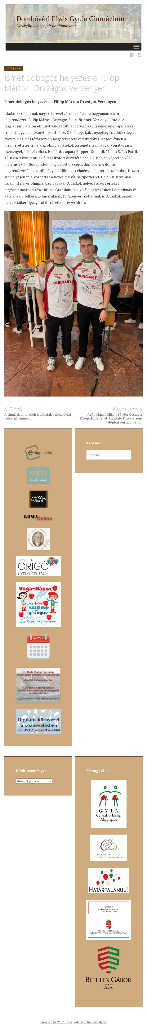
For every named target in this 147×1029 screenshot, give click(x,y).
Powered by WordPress (56, 1022)
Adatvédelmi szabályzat (90, 1022)
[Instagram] (139, 55)
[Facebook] (132, 55)
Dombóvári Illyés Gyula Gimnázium (70, 18)
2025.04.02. (13, 68)
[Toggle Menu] (136, 47)
